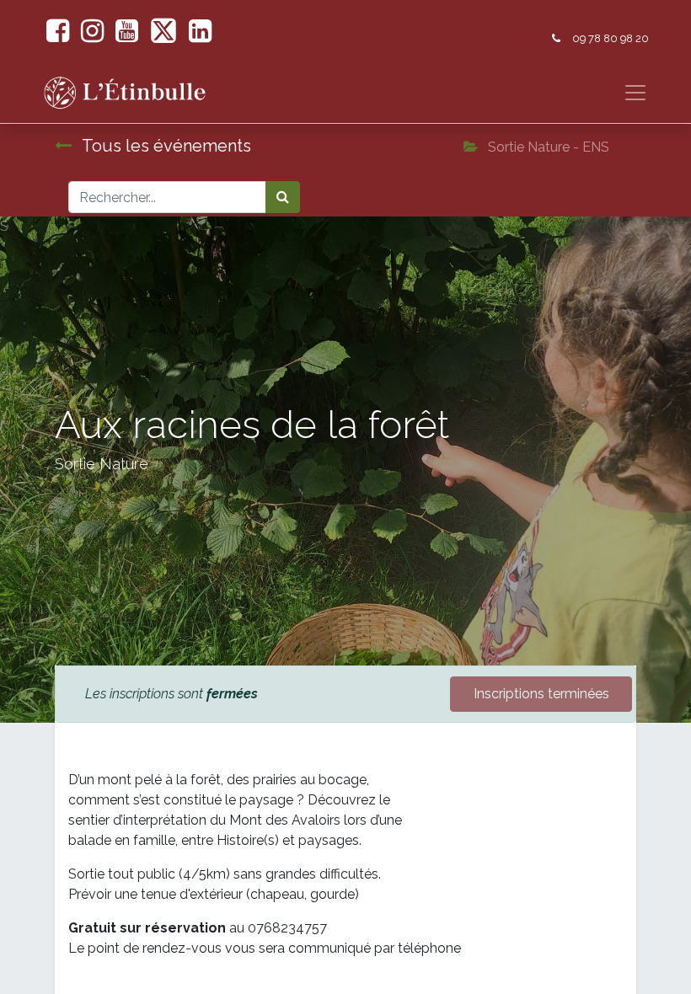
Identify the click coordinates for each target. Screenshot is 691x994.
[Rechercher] (282, 197)
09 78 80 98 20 (610, 38)
